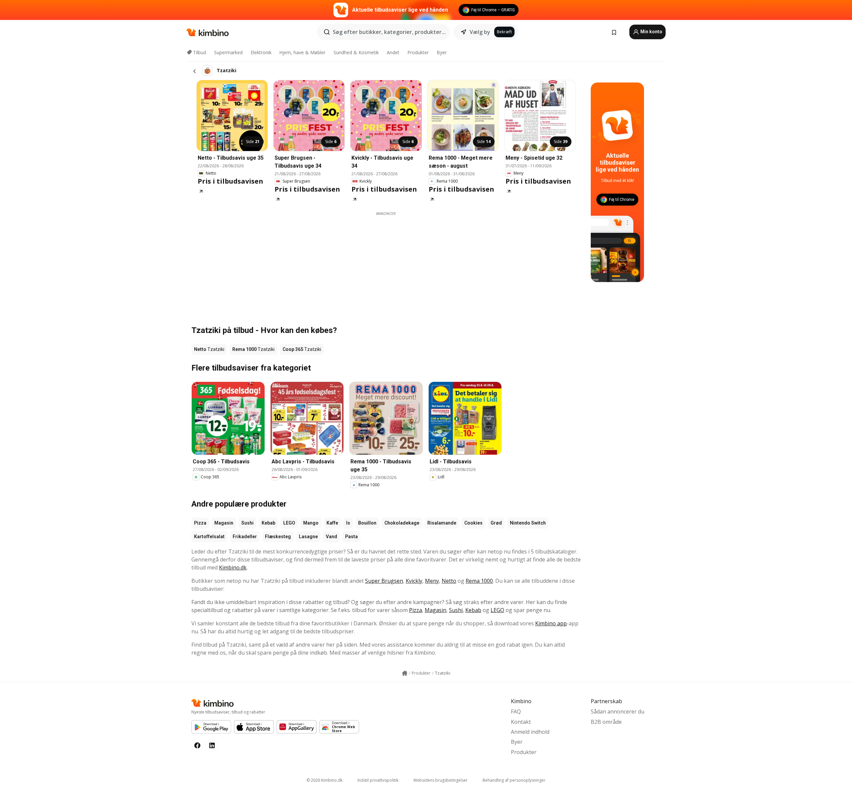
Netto (449, 580)
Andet (393, 52)
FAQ (516, 711)
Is (348, 523)
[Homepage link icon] (404, 673)
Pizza (200, 523)
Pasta (351, 536)
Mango (311, 523)
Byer (442, 52)
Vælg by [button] (480, 32)
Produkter (418, 52)
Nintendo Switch (528, 523)
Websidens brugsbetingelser (440, 780)
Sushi (247, 523)
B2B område (606, 721)
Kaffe (332, 523)
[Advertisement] (386, 262)
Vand (331, 536)
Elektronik (261, 52)
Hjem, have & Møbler (302, 52)
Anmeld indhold (530, 731)
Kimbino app (551, 623)
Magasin (223, 523)
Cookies (473, 523)
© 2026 (324, 780)
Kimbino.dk (233, 567)
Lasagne (308, 536)
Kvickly (414, 580)
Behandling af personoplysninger (514, 780)
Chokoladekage (401, 523)
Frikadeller (245, 536)
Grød (496, 523)
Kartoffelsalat (209, 536)
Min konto (650, 31)
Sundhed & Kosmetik (356, 52)
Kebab (268, 523)
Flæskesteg (278, 536)
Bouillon (367, 523)
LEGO (289, 523)
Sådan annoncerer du (617, 711)
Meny (432, 580)
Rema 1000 (479, 580)
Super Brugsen (384, 580)
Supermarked (228, 52)
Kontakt (521, 721)
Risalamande (441, 523)
